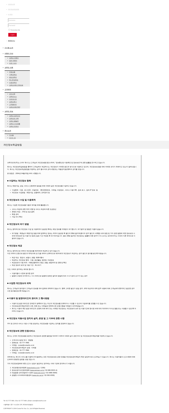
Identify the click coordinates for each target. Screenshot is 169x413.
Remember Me (15, 30)
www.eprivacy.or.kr (37, 370)
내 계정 (10, 14)
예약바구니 (11, 41)
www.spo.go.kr (39, 373)
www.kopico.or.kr (33, 368)
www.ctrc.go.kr (38, 375)
